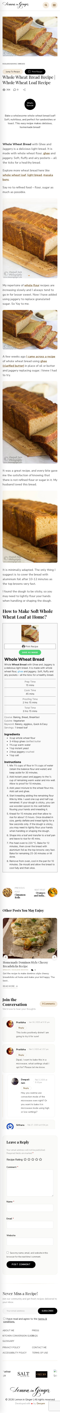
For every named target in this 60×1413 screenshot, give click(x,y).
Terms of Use (40, 1353)
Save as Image (30, 652)
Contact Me (39, 1347)
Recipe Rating (15, 1159)
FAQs (35, 1336)
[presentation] (5, 957)
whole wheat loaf (14, 175)
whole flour (31, 285)
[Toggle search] (46, 5)
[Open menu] (54, 5)
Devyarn (41, 1403)
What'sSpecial (30, 104)
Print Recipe (37, 71)
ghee (46, 153)
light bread (34, 175)
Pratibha (21, 1049)
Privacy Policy (11, 1347)
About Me (8, 1330)
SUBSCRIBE (47, 1310)
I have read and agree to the (25, 1320)
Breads (21, 64)
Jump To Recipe (13, 71)
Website (11, 1235)
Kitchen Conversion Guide (18, 1336)
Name (10, 1201)
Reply (21, 1028)
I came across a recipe (40, 356)
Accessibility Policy (15, 1353)
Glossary (8, 1341)
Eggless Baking (10, 64)
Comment (12, 1167)
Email (10, 1218)
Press (35, 1330)
